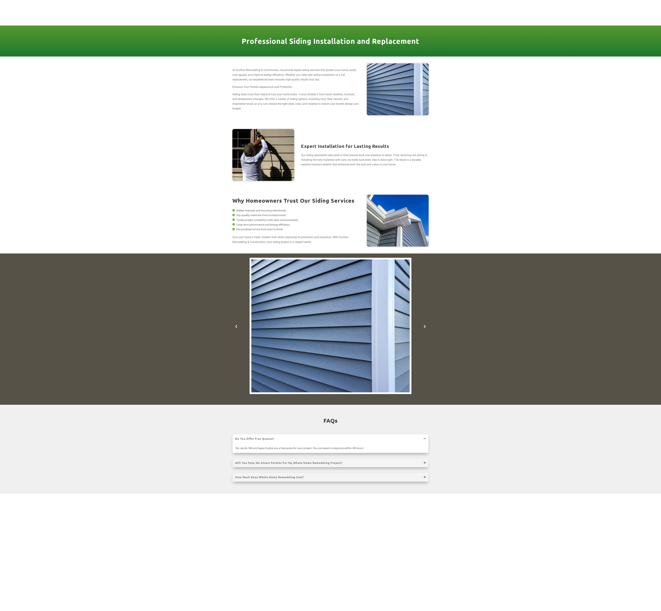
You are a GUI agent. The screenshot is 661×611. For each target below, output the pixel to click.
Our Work (329, 17)
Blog (400, 17)
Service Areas (353, 17)
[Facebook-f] (407, 5)
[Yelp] (425, 5)
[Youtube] (419, 5)
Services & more (298, 17)
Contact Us (420, 17)
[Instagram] (413, 5)
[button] (236, 326)
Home (275, 17)
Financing (382, 17)
